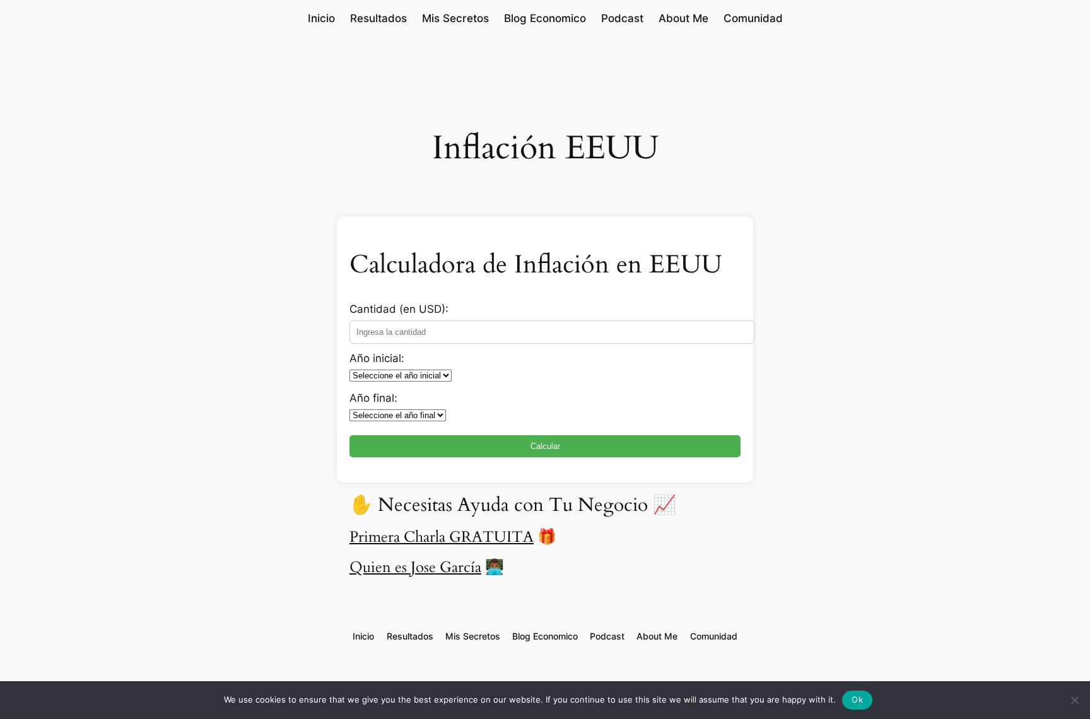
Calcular (545, 446)
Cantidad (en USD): (398, 309)
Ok (857, 699)
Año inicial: (376, 358)
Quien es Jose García (415, 567)
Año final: (373, 398)
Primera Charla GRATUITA (441, 537)
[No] (1074, 700)
